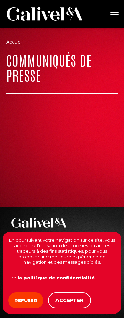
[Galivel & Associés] (44, 14)
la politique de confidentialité (56, 277)
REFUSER (25, 300)
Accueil (14, 42)
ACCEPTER (69, 300)
